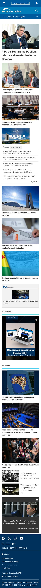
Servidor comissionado (10, 562)
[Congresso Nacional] (8, 544)
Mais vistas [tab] (16, 147)
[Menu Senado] (4, 3)
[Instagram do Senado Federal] (15, 538)
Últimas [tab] (6, 147)
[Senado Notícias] (11, 11)
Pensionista (6, 568)
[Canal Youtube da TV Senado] (20, 538)
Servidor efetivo (7, 558)
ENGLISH (5, 548)
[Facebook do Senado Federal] (4, 538)
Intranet (6, 554)
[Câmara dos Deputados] (3, 544)
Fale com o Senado (11, 576)
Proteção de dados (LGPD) (11, 573)
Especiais (6, 365)
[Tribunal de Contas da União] (13, 544)
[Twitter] (9, 538)
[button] (37, 500)
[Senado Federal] (20, 3)
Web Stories (7, 311)
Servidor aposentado (9, 565)
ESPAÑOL (13, 548)
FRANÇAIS (23, 548)
